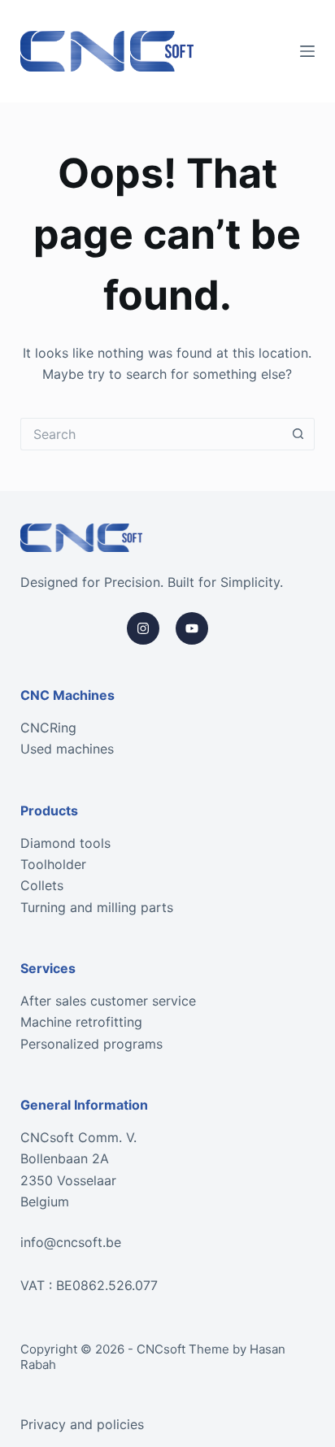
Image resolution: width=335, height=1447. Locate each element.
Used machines (67, 749)
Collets (41, 885)
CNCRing (48, 727)
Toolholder (53, 864)
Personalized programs (91, 1044)
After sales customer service (108, 1001)
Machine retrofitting (81, 1022)
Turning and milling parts (96, 907)
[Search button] (298, 434)
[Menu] (307, 51)
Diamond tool (62, 843)
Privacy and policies (82, 1424)
